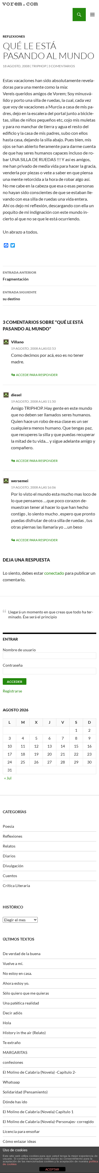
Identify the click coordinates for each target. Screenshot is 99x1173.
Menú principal (92, 14)
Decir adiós (12, 1013)
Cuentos (10, 875)
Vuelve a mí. (13, 963)
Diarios (9, 856)
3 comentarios (61, 66)
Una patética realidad (21, 1003)
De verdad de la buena (21, 953)
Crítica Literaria (16, 885)
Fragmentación (19, 275)
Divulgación (13, 865)
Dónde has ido (15, 1101)
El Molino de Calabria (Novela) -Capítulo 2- (39, 1072)
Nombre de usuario (19, 649)
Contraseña (13, 665)
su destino (20, 295)
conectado (54, 573)
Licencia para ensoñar (21, 1131)
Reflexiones (14, 36)
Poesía (8, 826)
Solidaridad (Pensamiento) (25, 1092)
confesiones (13, 1062)
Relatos (9, 846)
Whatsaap (11, 1082)
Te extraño (12, 1042)
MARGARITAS (15, 1052)
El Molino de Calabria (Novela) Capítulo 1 (38, 1111)
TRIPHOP (39, 66)
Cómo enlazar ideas (19, 1141)
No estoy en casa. (17, 973)
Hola (7, 1022)
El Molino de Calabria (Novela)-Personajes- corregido (48, 1121)
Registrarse (12, 691)
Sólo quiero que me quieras (26, 993)
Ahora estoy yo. (16, 983)
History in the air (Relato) (24, 1032)
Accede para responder (37, 375)
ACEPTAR (52, 1169)
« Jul (8, 778)
